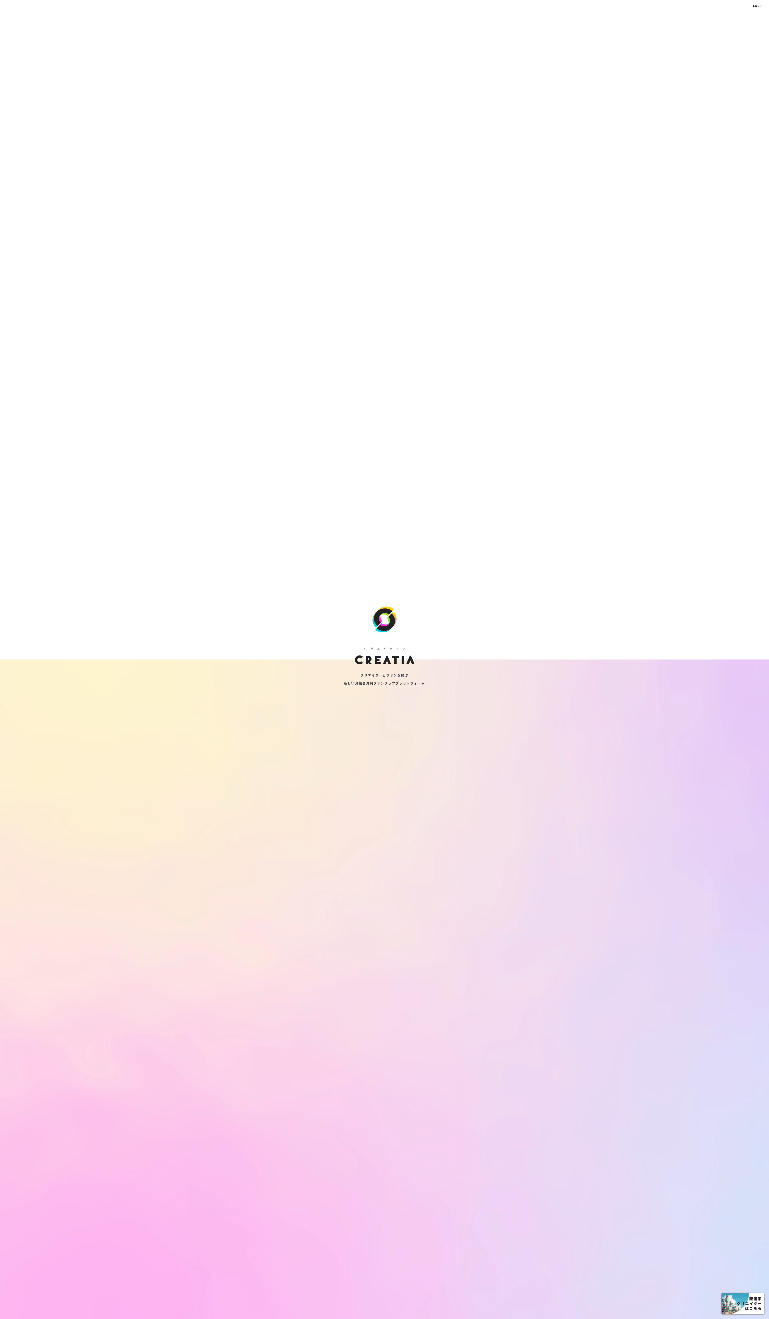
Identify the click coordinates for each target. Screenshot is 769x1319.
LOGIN (758, 5)
